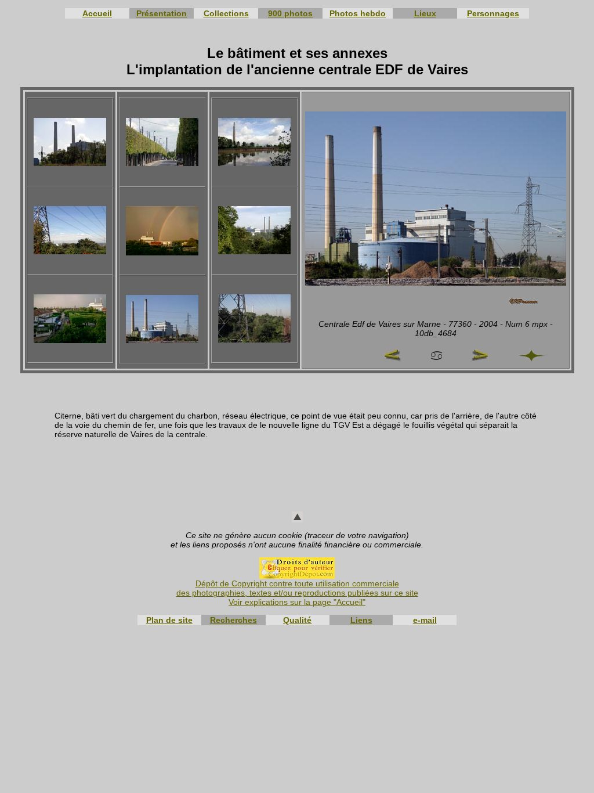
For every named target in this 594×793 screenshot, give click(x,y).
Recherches (233, 620)
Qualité (297, 620)
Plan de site (169, 620)
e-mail (425, 620)
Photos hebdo (357, 13)
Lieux (425, 13)
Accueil (97, 13)
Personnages (493, 13)
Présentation (161, 13)
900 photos (290, 13)
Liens (361, 620)
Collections (226, 13)
